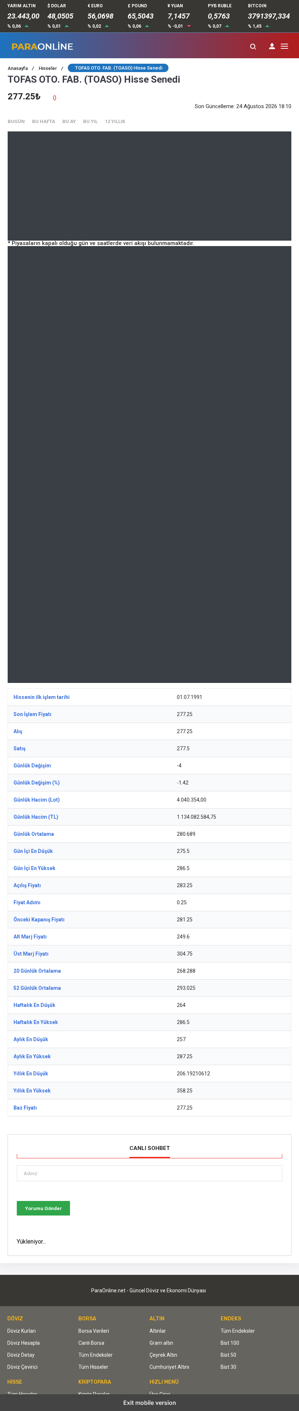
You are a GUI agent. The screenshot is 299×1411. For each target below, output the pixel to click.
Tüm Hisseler (93, 1367)
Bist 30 (228, 1367)
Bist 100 (230, 1342)
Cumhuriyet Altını (169, 1367)
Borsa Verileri (93, 1330)
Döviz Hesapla (23, 1342)
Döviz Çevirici (22, 1367)
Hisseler (51, 68)
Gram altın (161, 1342)
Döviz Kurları (21, 1330)
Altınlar (158, 1330)
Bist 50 (228, 1354)
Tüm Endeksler (95, 1354)
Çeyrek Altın (163, 1354)
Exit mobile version (149, 1402)
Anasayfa (21, 68)
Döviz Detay (21, 1354)
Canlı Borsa (91, 1342)
